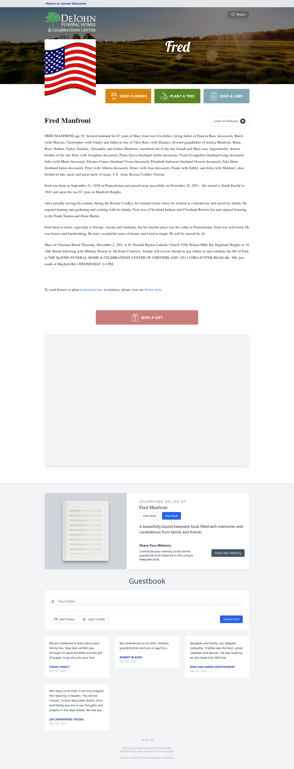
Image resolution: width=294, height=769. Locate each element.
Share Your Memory (228, 553)
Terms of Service (158, 751)
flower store (153, 289)
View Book (149, 516)
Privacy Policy (135, 751)
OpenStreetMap (151, 757)
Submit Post (231, 619)
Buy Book (171, 516)
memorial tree (93, 289)
